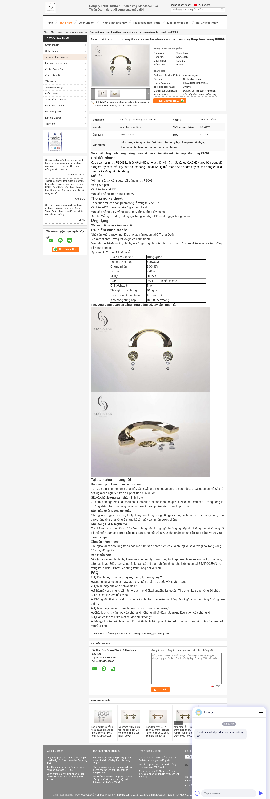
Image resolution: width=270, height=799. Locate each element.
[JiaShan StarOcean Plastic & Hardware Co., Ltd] (148, 93)
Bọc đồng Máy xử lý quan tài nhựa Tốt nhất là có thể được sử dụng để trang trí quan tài (157, 731)
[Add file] (197, 793)
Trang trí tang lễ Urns (55, 99)
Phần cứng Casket (54, 105)
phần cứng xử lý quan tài (118, 633)
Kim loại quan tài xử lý (56, 63)
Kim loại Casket (53, 118)
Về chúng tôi (87, 22)
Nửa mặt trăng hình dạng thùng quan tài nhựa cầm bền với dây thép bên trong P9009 (113, 760)
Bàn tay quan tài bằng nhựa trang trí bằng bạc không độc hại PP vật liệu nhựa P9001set (102, 731)
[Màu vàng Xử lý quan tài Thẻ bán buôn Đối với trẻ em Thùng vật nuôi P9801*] (130, 716)
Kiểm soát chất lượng (147, 22)
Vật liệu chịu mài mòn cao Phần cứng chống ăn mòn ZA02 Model (157, 765)
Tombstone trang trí (54, 87)
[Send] (261, 793)
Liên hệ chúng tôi (178, 22)
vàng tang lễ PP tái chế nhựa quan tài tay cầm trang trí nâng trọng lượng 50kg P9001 (185, 731)
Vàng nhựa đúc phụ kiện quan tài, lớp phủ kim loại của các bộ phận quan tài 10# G (66, 777)
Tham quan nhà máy (114, 22)
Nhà (50, 22)
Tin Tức (188, 777)
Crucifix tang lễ (52, 75)
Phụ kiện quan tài (54, 111)
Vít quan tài (50, 81)
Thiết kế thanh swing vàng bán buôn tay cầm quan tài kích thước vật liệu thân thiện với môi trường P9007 (112, 779)
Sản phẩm (66, 22)
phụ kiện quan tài (162, 633)
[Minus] (261, 712)
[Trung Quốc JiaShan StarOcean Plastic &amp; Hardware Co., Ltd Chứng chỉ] (55, 141)
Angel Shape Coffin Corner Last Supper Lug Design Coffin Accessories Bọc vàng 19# (67, 760)
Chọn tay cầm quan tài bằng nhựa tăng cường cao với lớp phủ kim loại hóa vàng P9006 (112, 770)
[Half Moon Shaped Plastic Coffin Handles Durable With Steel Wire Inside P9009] (120, 65)
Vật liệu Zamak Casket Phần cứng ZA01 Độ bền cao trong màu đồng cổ (159, 759)
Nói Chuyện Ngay (207, 22)
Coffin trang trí (52, 45)
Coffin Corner (52, 51)
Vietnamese (204, 5)
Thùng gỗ (50, 124)
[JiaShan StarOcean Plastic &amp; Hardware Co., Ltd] (50, 7)
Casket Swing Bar (54, 69)
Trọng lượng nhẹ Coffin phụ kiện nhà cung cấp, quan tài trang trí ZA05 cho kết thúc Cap (159, 774)
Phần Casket (51, 93)
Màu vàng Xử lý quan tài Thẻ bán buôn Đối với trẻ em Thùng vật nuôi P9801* (129, 731)
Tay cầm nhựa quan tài (75, 32)
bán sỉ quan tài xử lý (142, 633)
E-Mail (188, 780)
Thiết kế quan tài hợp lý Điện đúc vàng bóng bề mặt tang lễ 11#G (66, 768)
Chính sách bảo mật (63, 794)
